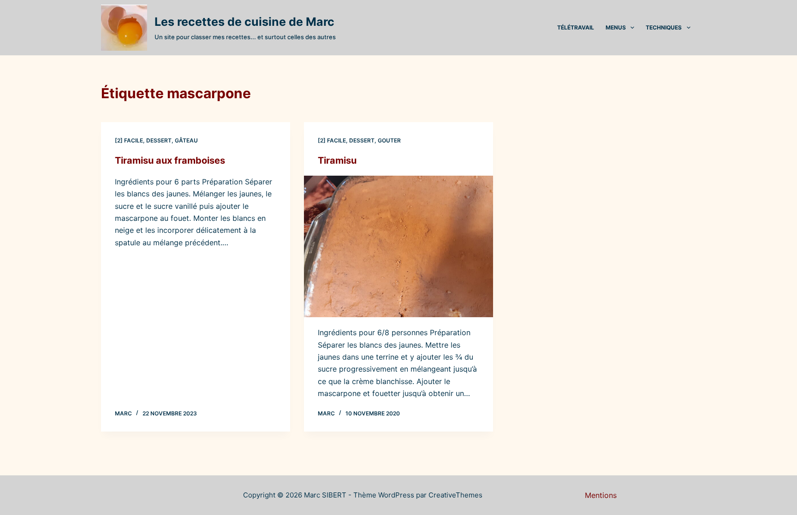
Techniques (664, 27)
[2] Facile (129, 140)
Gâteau (186, 140)
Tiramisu (337, 160)
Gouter (389, 140)
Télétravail (575, 27)
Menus (616, 27)
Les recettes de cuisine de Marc (244, 22)
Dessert (159, 140)
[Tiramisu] (398, 247)
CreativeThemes (455, 495)
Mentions (601, 495)
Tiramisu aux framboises (170, 160)
